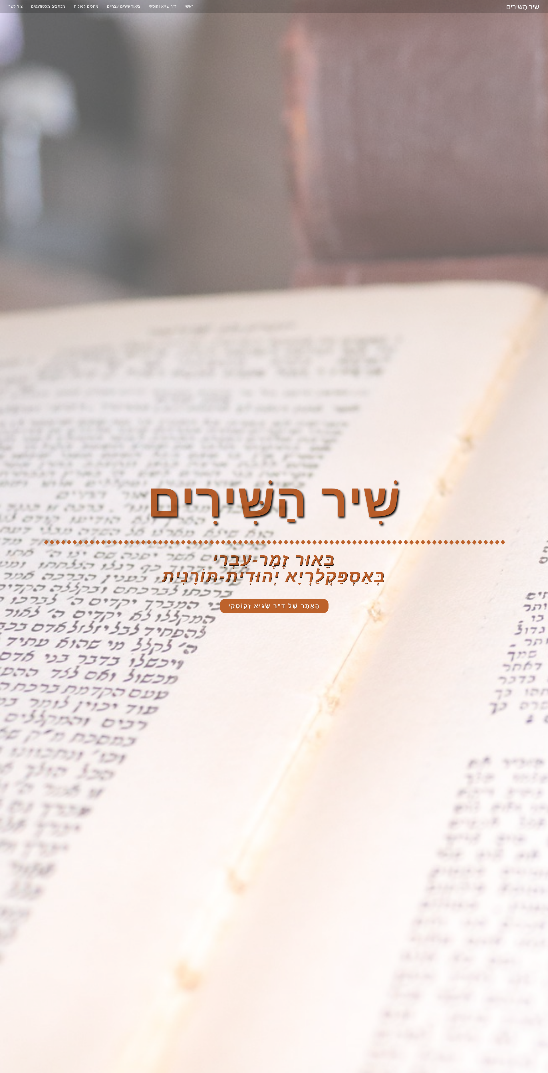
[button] (274, 606)
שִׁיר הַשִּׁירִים (522, 6)
